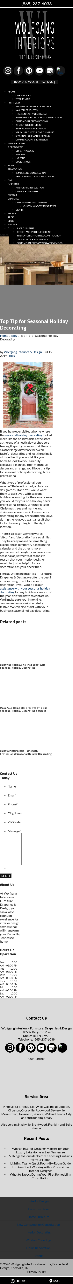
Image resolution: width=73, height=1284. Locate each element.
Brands (38, 1255)
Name (12, 786)
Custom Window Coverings (31, 202)
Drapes (20, 209)
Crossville (27, 1110)
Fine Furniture (13, 182)
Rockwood (43, 1110)
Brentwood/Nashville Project (33, 106)
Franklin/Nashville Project (31, 114)
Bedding (20, 154)
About (11, 91)
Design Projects (25, 150)
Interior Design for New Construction (39, 235)
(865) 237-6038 (36, 3)
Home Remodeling (15, 167)
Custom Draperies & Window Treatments (39, 243)
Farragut (23, 1106)
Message (14, 831)
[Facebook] (18, 71)
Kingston (14, 1110)
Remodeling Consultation (31, 173)
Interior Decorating (38, 1232)
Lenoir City (64, 1114)
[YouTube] (39, 71)
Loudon (64, 1106)
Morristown (9, 1114)
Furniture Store (38, 1209)
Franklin (53, 1124)
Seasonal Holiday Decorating (33, 136)
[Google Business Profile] (50, 71)
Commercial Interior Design (32, 139)
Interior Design (38, 1201)
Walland (50, 1114)
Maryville (36, 1106)
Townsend (25, 1114)
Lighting (20, 158)
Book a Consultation (34, 82)
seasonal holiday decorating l (24, 435)
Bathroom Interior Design (31, 128)
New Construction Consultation (35, 176)
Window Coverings (38, 1240)
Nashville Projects (27, 110)
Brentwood (39, 1124)
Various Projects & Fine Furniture (35, 132)
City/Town (15, 813)
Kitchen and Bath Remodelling (34, 232)
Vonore (38, 1114)
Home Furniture (38, 1217)
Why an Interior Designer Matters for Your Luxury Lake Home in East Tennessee (40, 1150)
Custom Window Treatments (39, 206)
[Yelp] (60, 71)
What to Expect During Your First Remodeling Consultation (40, 1176)
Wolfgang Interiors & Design (23, 352)
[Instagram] (8, 71)
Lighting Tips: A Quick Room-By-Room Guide (40, 1163)
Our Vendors (23, 95)
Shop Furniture (25, 228)
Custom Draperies (13, 197)
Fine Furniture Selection (30, 187)
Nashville (24, 1124)
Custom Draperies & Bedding (32, 121)
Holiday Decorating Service (32, 239)
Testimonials (23, 99)
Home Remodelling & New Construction (39, 117)
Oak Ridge (51, 1106)
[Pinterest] (29, 71)
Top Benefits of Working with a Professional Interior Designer (40, 1168)
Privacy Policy (36, 1271)
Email (12, 795)
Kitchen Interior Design (29, 125)
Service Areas (12, 215)
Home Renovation (38, 1248)
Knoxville (9, 1106)
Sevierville (58, 1110)
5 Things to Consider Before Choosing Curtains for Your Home (40, 1157)
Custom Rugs (23, 161)
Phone (13, 804)
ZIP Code (14, 822)
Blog (12, 355)
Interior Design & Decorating (16, 145)
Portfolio (14, 102)
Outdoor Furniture (27, 191)
